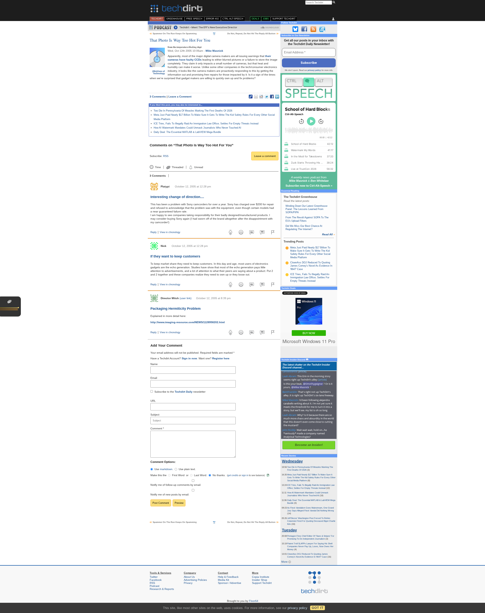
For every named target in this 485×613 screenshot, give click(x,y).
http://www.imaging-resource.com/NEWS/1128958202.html (187, 322)
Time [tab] (158, 167)
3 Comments (158, 96)
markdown (166, 469)
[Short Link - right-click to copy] (251, 96)
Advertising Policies (195, 579)
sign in (245, 475)
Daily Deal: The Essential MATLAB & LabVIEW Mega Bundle (187, 132)
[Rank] (287, 248)
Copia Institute (260, 576)
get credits (233, 475)
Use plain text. (187, 469)
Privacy (188, 582)
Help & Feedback (228, 576)
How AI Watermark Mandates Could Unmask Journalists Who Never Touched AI (197, 127)
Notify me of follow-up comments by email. (175, 484)
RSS (165, 156)
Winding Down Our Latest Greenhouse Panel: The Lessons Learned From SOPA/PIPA (306, 209)
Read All (328, 234)
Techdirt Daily (183, 391)
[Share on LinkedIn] (277, 96)
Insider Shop (259, 579)
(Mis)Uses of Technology (158, 72)
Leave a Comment (180, 96)
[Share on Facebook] (272, 96)
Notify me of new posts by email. (169, 494)
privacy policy (314, 70)
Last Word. (200, 475)
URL (153, 400)
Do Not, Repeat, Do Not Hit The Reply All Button (251, 33)
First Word (178, 475)
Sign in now (189, 358)
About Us (189, 576)
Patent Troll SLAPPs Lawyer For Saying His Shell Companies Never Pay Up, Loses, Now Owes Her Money (310, 546)
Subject (154, 414)
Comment (157, 428)
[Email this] (256, 96)
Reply (153, 232)
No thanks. (219, 475)
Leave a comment (265, 156)
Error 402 (212, 18)
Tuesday (289, 530)
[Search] (334, 2)
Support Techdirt (283, 18)
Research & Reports (162, 588)
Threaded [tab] (177, 167)
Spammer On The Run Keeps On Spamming (175, 33)
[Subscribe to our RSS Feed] (313, 29)
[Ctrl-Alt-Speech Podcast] (309, 88)
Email (153, 377)
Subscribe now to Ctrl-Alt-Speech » (309, 185)
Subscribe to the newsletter (180, 391)
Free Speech (194, 18)
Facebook (156, 579)
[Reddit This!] (261, 96)
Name (154, 364)
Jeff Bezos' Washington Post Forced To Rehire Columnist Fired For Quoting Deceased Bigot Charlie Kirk (311, 521)
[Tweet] (266, 96)
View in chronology (170, 232)
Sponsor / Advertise (229, 582)
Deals (255, 18)
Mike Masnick (214, 50)
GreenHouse (174, 18)
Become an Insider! (309, 445)
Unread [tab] (198, 167)
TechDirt (157, 18)
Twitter (154, 576)
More (284, 561)
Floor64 (253, 600)
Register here (220, 358)
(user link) (186, 298)
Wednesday (292, 461)
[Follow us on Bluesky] (295, 29)
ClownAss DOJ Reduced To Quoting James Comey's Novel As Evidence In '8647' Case (311, 266)
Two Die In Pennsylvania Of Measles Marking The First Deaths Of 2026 (193, 110)
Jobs (266, 18)
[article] (302, 371)
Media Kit (223, 579)
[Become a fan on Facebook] (304, 29)
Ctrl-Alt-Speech (232, 18)
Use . (163, 469)
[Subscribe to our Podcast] (322, 29)
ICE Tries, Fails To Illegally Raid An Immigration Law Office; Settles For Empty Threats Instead (206, 123)
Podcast (154, 585)
